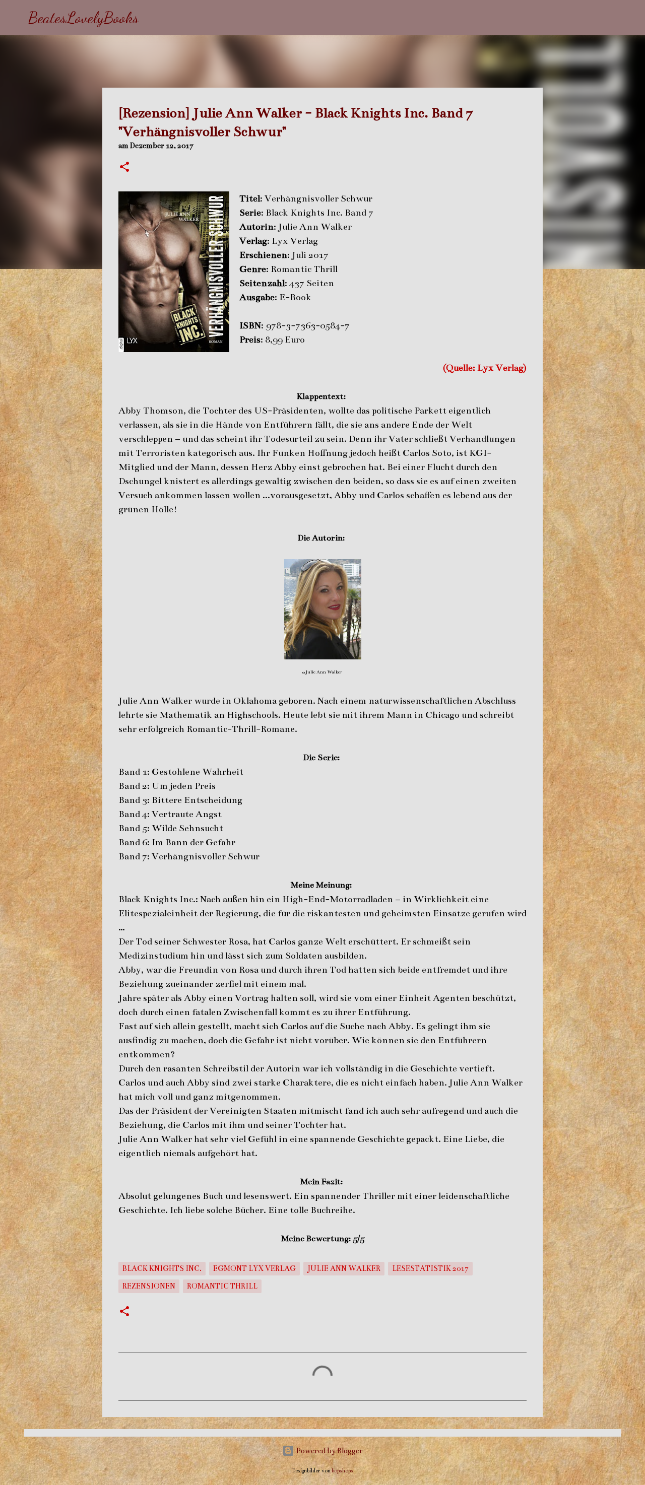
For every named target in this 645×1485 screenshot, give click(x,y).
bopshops (342, 1470)
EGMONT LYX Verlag (254, 1268)
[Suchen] (153, 18)
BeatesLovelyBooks (83, 17)
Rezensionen (148, 1286)
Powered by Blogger (328, 1450)
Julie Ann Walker (343, 1268)
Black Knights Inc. (162, 1268)
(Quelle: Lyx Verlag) (485, 367)
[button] (124, 168)
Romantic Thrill (222, 1286)
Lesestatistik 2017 (430, 1268)
